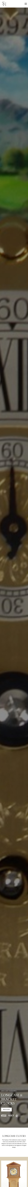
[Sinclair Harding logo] (4, 3)
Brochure (6, 1109)
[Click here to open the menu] (26, 4)
